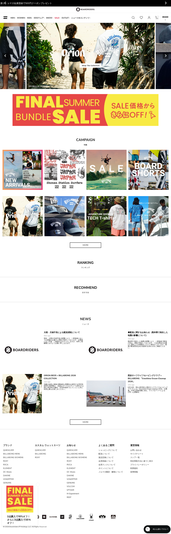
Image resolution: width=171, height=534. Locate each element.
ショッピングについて (108, 450)
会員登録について (106, 461)
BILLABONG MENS (11, 454)
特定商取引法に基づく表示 (141, 461)
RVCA (5, 464)
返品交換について (106, 457)
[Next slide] (165, 3)
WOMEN (21, 18)
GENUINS (71, 483)
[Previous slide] (5, 56)
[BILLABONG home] (5, 18)
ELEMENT (7, 468)
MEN (13, 18)
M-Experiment (73, 493)
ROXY (5, 461)
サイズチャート (136, 454)
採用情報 (134, 472)
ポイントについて (106, 468)
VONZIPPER (8, 479)
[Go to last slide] (5, 3)
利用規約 (134, 468)
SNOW (49, 18)
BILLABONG (40, 454)
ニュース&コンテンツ (80, 18)
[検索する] (133, 18)
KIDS (29, 18)
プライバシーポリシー (139, 464)
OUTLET (65, 18)
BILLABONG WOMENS (13, 457)
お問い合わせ (136, 450)
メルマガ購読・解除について (111, 472)
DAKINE (6, 475)
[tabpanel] (85, 56)
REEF (69, 497)
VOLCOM (71, 486)
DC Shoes (7, 472)
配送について (104, 454)
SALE (57, 18)
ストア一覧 (135, 457)
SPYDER (70, 490)
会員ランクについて (107, 464)
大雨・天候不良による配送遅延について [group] (85, 3)
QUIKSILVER (8, 450)
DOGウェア (39, 18)
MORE (86, 245)
